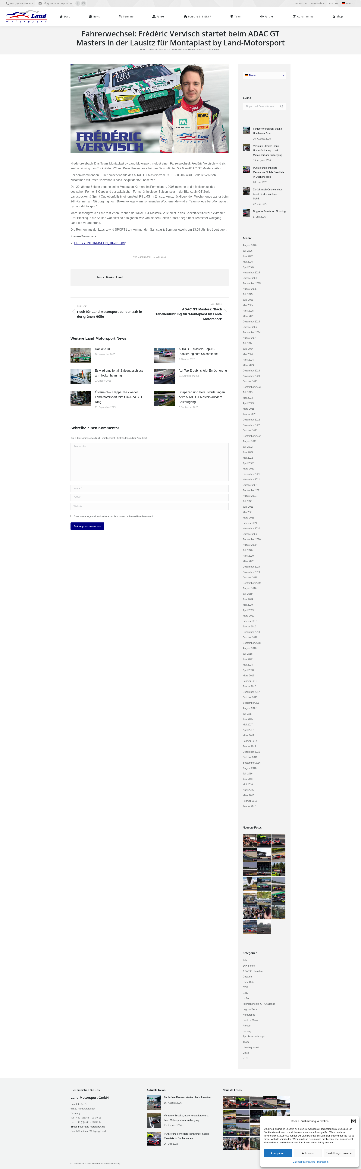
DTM (245, 987)
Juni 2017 (248, 719)
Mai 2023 (248, 397)
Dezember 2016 (251, 751)
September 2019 (252, 583)
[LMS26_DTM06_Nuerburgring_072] (279, 912)
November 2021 (251, 479)
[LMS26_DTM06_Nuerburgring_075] (279, 898)
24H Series (249, 965)
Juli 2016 (248, 773)
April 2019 (248, 610)
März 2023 (248, 408)
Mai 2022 (248, 457)
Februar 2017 (250, 741)
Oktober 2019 (250, 577)
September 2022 (252, 436)
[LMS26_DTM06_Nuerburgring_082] (279, 869)
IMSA (246, 998)
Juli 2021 (248, 501)
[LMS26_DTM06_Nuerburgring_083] (264, 869)
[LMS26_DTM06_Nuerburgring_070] (264, 927)
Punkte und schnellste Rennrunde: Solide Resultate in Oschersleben (268, 172)
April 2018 (248, 670)
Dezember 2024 (251, 321)
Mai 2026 (248, 261)
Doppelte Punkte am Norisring (269, 211)
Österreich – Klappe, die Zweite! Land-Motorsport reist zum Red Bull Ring (118, 397)
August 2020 (249, 544)
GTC (245, 993)
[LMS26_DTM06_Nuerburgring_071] (250, 927)
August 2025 (249, 289)
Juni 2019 (248, 599)
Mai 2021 (248, 512)
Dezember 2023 (251, 370)
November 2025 (251, 272)
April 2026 (248, 267)
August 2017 (249, 708)
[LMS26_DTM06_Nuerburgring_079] (264, 884)
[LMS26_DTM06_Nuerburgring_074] (250, 912)
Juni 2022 (248, 452)
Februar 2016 (250, 800)
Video (246, 1052)
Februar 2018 (250, 681)
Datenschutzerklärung (304, 1162)
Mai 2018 (248, 664)
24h (245, 960)
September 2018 (252, 642)
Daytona (247, 976)
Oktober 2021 (250, 485)
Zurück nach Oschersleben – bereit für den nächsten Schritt (268, 194)
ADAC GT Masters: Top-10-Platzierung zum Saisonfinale (198, 351)
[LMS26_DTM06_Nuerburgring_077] (250, 898)
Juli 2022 (248, 446)
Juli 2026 (248, 250)
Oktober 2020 (250, 534)
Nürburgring (249, 1014)
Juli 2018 (248, 653)
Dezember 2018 (251, 632)
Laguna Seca (250, 1009)
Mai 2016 (248, 784)
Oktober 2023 (250, 381)
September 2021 (252, 490)
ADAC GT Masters (253, 971)
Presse (246, 1025)
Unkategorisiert (251, 1047)
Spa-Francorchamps (254, 1036)
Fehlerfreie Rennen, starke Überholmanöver (267, 131)
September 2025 (252, 283)
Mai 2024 (248, 354)
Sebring (247, 1031)
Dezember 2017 (251, 692)
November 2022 (251, 425)
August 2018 (249, 648)
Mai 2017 (248, 724)
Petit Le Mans (250, 1020)
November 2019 (251, 572)
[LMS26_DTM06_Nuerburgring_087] (264, 855)
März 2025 (248, 316)
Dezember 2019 (251, 566)
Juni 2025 (248, 299)
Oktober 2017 (250, 697)
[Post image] (81, 355)
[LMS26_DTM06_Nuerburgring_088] (250, 855)
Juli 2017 (248, 713)
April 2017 (248, 730)
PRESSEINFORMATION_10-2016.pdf (99, 243)
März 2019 (248, 615)
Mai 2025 (248, 305)
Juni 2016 (248, 779)
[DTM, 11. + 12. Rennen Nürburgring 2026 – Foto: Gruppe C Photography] (250, 841)
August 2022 (249, 441)
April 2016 (248, 790)
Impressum (322, 1162)
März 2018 (248, 675)
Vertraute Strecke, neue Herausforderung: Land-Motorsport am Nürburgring (267, 150)
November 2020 (251, 528)
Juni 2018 (248, 659)
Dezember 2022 (251, 419)
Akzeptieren (278, 1153)
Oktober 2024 (250, 327)
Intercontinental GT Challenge (259, 1003)
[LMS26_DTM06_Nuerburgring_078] (279, 884)
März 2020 (248, 561)
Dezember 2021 (251, 474)
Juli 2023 (248, 392)
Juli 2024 (248, 343)
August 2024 (249, 338)
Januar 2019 (249, 626)
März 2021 (248, 517)
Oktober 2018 (250, 637)
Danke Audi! (103, 349)
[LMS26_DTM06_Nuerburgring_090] (264, 841)
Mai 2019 (248, 604)
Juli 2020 (248, 550)
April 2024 (248, 359)
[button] (353, 1121)
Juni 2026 (248, 256)
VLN (245, 1058)
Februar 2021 (250, 523)
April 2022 (248, 463)
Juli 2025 (248, 294)
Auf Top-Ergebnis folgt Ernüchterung (203, 370)
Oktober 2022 (250, 430)
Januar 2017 (249, 746)
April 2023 (248, 403)
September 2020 (252, 539)
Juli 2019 (248, 593)
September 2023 (252, 387)
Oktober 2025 (250, 278)
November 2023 (251, 376)
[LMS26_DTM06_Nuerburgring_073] (264, 912)
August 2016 (249, 768)
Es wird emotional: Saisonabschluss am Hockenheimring (119, 373)
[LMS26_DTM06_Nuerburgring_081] (250, 884)
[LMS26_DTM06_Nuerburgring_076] (264, 898)
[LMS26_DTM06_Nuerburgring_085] (250, 869)
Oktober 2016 (250, 757)
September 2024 (252, 332)
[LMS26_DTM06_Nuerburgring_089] (279, 841)
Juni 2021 (248, 506)
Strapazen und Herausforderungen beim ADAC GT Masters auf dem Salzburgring (202, 397)
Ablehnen (307, 1153)
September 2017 (252, 702)
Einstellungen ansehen (339, 1153)
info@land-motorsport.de (57, 3)
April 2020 (248, 555)
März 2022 (248, 468)
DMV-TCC (248, 982)
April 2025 (248, 310)
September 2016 (252, 762)
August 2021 (249, 495)
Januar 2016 (249, 806)
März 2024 (248, 365)
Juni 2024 (248, 348)
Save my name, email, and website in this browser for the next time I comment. (113, 516)
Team (246, 1042)
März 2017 (248, 735)
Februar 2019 (250, 621)
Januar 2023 (249, 414)
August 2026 (249, 245)
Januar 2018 (249, 686)
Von (142, 257)
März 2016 (248, 795)
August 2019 (249, 588)
